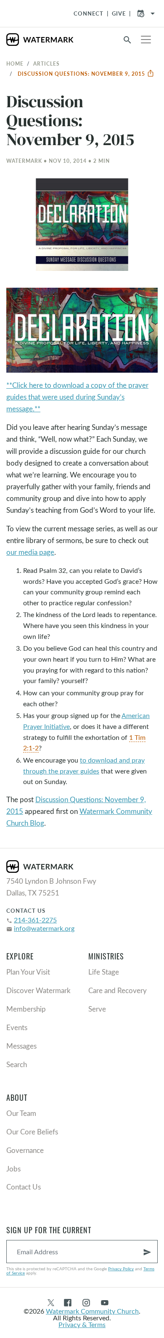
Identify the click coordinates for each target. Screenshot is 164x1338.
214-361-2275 (35, 919)
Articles (46, 63)
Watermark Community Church (92, 1310)
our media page (30, 552)
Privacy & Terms (82, 1324)
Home (15, 63)
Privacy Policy (121, 1269)
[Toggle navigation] (146, 39)
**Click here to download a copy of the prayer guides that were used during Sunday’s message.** (77, 396)
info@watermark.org (44, 928)
